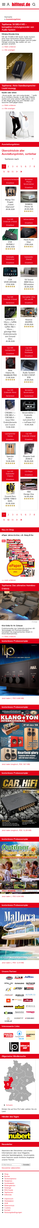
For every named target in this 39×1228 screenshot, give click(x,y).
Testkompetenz (10, 1178)
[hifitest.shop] (25, 1051)
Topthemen (8, 1192)
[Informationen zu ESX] (8, 989)
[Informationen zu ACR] (9, 978)
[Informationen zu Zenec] (29, 1018)
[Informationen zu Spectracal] (19, 1012)
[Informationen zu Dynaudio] (19, 983)
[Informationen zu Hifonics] (30, 995)
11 (12, 171)
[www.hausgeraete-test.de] (19, 1039)
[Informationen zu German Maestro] (29, 988)
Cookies (7, 1208)
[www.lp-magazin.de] (14, 1051)
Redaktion (8, 1181)
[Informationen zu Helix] (19, 995)
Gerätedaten (9, 1183)
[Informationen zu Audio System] (19, 978)
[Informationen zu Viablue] (8, 1019)
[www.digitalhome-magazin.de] (8, 1039)
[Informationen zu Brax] (8, 983)
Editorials (8, 1194)
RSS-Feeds (8, 1190)
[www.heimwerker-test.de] (30, 1039)
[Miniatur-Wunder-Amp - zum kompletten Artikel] (19, 67)
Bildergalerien (9, 1185)
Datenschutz (9, 1205)
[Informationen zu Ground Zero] (8, 995)
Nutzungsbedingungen (13, 1212)
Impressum (8, 1199)
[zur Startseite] (21, 4)
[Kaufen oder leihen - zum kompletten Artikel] (19, 125)
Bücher (7, 1176)
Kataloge (7, 1188)
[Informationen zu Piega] (30, 1006)
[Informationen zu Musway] (8, 1006)
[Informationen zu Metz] (28, 1000)
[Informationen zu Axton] (29, 977)
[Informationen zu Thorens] (30, 1012)
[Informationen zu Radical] (8, 1013)
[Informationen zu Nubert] (19, 1007)
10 (8, 171)
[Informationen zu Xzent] (18, 1018)
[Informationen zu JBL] (8, 1001)
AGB (6, 1203)
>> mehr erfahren (9, 580)
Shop (6, 1174)
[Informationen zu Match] (17, 1000)
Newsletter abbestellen (11, 1168)
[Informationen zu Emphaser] (30, 984)
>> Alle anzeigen (8, 50)
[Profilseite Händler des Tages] (19, 1130)
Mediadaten (9, 1201)
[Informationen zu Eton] (18, 988)
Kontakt (7, 1210)
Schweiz (9, 1105)
